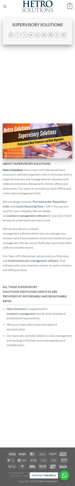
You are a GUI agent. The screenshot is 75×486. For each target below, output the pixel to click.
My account (17, 473)
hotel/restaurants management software (33, 260)
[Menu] (5, 6)
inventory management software (26, 215)
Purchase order (42, 201)
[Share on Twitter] (31, 35)
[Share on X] (24, 35)
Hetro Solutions (16, 308)
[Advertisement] (37, 84)
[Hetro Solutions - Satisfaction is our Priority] (37, 6)
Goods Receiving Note (29, 206)
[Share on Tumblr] (57, 35)
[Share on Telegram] (64, 35)
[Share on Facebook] (18, 35)
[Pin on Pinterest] (44, 35)
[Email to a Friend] (38, 35)
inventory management (21, 313)
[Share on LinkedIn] (51, 35)
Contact (15, 475)
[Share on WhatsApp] (11, 35)
